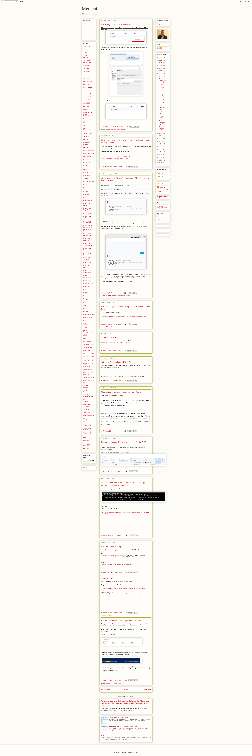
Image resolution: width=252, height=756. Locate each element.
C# (84, 125)
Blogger (136, 752)
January (162, 128)
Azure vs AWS (107, 577)
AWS (84, 75)
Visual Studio (87, 425)
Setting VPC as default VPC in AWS (117, 361)
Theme (85, 422)
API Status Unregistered (112, 129)
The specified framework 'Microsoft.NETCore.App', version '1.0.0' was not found (123, 484)
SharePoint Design (86, 386)
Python (85, 324)
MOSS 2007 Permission (87, 254)
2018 (161, 76)
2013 (161, 144)
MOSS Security (88, 283)
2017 (161, 133)
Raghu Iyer (160, 24)
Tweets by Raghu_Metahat (162, 206)
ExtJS (85, 166)
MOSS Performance (87, 276)
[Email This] (130, 127)
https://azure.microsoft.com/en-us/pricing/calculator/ (116, 564)
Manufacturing (87, 188)
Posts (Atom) (130, 696)
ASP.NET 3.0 (87, 71)
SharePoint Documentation (88, 395)
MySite (85, 292)
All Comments (164, 177)
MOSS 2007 (87, 213)
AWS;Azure (109, 615)
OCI (84, 308)
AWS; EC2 (86, 103)
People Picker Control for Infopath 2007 (120, 717)
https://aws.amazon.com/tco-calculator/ (112, 557)
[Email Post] (126, 126)
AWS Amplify (87, 78)
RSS (84, 338)
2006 (161, 163)
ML (84, 197)
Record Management (87, 331)
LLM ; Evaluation (88, 181)
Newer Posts (105, 690)
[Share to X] (134, 127)
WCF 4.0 (86, 441)
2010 (161, 152)
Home (126, 690)
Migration (86, 194)
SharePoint (86, 350)
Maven (85, 191)
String (85, 419)
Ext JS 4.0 (86, 163)
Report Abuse (162, 197)
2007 (161, 160)
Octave (85, 311)
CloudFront (86, 136)
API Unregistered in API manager (116, 24)
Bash (85, 119)
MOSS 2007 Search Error (87, 258)
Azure (85, 109)
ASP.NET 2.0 (87, 68)
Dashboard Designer (86, 143)
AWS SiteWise (87, 96)
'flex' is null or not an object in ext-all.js (112, 736)
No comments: (119, 126)
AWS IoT (86, 90)
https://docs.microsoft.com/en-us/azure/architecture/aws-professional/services (123, 588)
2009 (161, 154)
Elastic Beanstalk (88, 150)
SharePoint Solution (86, 400)
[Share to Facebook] (136, 127)
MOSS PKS (86, 280)
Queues (113, 327)
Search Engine (88, 347)
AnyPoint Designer (111, 295)
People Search (88, 317)
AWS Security (87, 93)
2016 (161, 136)
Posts (161, 174)
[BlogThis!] (132, 127)
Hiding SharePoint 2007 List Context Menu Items (123, 726)
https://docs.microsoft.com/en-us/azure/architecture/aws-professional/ (121, 594)
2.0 (84, 49)
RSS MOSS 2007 (88, 341)
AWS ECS (86, 84)
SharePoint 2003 (88, 357)
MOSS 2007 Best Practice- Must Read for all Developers (88, 228)
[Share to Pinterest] (138, 127)
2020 (161, 71)
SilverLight (86, 409)
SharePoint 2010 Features (88, 373)
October (162, 107)
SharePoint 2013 (88, 377)
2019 (161, 73)
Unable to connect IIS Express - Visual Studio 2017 (123, 442)
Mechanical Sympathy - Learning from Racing (121, 391)
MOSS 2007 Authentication (87, 222)
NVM (84, 302)
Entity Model (87, 156)
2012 (161, 146)
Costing (85, 139)
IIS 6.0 (85, 169)
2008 (161, 157)
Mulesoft (122, 129)
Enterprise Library (88, 153)
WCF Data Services (86, 444)
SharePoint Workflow (86, 405)
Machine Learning (89, 185)
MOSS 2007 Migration (87, 209)
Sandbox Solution (88, 344)
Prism (85, 321)
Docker (85, 147)
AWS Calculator (88, 81)
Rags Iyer (162, 187)
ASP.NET (86, 65)
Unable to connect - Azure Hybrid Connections (121, 620)
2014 (161, 141)
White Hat (160, 220)
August (163, 112)
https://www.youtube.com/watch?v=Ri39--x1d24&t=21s (116, 342)
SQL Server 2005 (88, 415)
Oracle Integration (89, 314)
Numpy (85, 299)
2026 (161, 57)
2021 (161, 68)
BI (84, 122)
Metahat (89, 8)
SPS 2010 (86, 412)
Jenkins (85, 178)
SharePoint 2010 (88, 354)
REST (85, 335)
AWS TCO (86, 100)
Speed (159, 217)
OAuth (85, 305)
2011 (161, 149)
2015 (161, 138)
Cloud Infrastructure (87, 129)
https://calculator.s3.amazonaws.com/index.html (115, 555)
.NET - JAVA (87, 46)
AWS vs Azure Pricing (111, 546)
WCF (85, 438)
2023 (161, 63)
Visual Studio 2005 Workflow (88, 429)
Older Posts (147, 690)
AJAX (85, 52)
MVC (84, 289)
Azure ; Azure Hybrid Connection (115, 683)
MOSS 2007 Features (87, 239)
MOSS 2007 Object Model (87, 244)
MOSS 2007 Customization (87, 234)
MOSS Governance (87, 271)
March (163, 116)
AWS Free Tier (87, 87)
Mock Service (121, 295)
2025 (161, 60)
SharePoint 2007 (88, 360)
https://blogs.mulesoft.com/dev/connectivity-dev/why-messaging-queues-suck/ (123, 316)
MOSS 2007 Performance (87, 249)
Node (85, 296)
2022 (161, 65)
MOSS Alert (87, 262)
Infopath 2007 (87, 172)
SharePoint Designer (86, 391)
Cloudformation (88, 133)
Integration (86, 175)
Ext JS (85, 160)
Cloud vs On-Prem (109, 337)
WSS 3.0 (86, 449)
